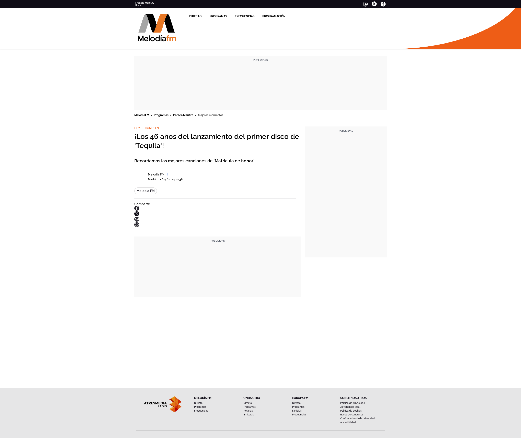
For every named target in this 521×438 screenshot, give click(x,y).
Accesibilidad (348, 422)
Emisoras (248, 414)
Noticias (248, 410)
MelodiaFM (142, 115)
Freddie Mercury (144, 2)
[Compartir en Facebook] (136, 209)
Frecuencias (245, 16)
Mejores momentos (210, 115)
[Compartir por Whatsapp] (136, 226)
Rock (138, 5)
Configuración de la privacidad (357, 418)
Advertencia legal (350, 406)
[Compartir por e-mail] (136, 220)
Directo (195, 16)
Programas (218, 16)
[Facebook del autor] (167, 174)
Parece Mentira (183, 115)
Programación (274, 16)
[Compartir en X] (136, 215)
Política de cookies (351, 410)
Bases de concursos (351, 414)
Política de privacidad (352, 403)
